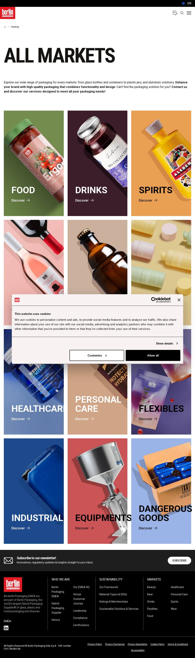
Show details (164, 343)
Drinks (151, 601)
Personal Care (179, 594)
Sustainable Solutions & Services (119, 608)
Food (150, 616)
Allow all (153, 355)
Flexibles (152, 608)
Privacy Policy (95, 644)
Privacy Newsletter (137, 644)
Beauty (151, 587)
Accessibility (138, 650)
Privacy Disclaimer (115, 644)
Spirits (174, 601)
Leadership (79, 610)
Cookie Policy (157, 644)
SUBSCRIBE (179, 560)
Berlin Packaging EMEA (58, 592)
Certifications (81, 625)
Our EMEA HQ (81, 587)
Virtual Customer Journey (79, 599)
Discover (18, 200)
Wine (174, 608)
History (56, 619)
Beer (150, 594)
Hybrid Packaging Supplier (58, 608)
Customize (95, 355)
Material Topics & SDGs (113, 594)
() (186, 3)
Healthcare (177, 587)
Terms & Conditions (178, 644)
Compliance (80, 617)
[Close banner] (179, 300)
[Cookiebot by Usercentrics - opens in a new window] (154, 300)
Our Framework (108, 587)
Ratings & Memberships (113, 601)
